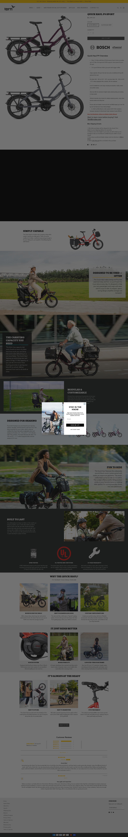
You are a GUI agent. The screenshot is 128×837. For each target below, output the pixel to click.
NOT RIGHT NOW (75, 429)
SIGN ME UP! (75, 425)
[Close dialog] (84, 404)
